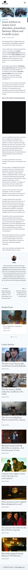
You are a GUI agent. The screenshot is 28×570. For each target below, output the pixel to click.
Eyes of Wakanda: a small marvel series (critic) (12, 327)
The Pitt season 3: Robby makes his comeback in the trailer (12, 391)
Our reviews (5, 19)
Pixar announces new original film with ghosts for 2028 (14, 503)
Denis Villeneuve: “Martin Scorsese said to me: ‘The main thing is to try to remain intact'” (7, 293)
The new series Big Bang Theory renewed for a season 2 (13, 420)
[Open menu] (24, 2)
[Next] (24, 323)
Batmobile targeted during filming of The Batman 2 (12, 554)
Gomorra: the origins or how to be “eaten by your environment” (13, 476)
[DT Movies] (5, 2)
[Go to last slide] (4, 323)
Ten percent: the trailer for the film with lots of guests (14, 528)
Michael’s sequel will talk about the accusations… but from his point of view (13, 448)
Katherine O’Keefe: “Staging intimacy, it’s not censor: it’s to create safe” (21, 292)
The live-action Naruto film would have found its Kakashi (14, 364)
